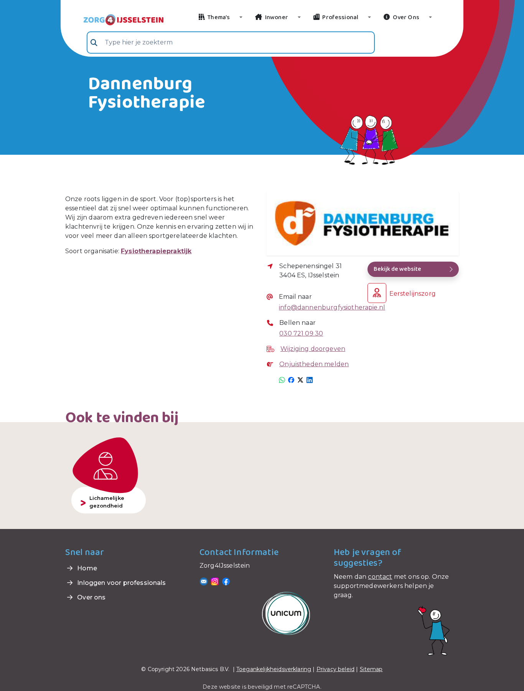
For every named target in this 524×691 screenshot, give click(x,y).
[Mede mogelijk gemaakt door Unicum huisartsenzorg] (286, 613)
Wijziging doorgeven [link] (312, 348)
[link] (114, 19)
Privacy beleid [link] (335, 669)
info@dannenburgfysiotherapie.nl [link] (325, 307)
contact (380, 576)
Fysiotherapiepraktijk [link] (156, 251)
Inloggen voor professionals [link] (121, 582)
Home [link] (86, 568)
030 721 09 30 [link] (301, 333)
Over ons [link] (90, 597)
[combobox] (231, 42)
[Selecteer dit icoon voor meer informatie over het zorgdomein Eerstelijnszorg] (377, 293)
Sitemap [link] (371, 669)
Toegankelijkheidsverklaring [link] (273, 669)
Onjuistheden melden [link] (314, 364)
